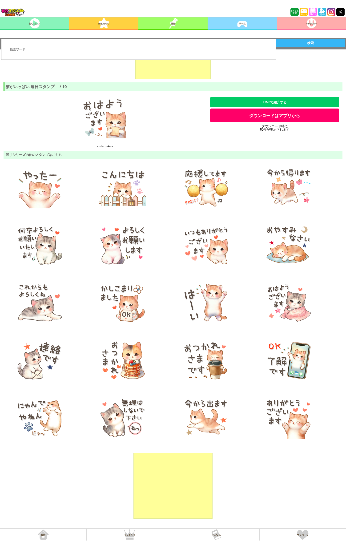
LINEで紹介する (275, 102)
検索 (310, 43)
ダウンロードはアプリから (274, 115)
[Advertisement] (173, 67)
